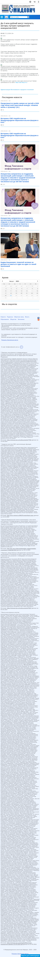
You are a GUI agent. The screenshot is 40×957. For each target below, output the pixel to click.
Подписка (10, 317)
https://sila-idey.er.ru (21, 82)
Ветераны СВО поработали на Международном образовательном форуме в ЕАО (19, 120)
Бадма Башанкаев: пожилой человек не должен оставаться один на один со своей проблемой (18, 264)
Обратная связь (19, 317)
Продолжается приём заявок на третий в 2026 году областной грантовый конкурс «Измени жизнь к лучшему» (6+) (20, 105)
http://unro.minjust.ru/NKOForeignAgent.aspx (20, 515)
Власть (27, 317)
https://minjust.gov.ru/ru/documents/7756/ (19, 440)
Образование (5, 319)
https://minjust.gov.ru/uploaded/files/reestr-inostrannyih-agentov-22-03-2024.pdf (16, 943)
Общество (13, 319)
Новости (3, 317)
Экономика (21, 319)
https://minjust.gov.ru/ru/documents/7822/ (19, 608)
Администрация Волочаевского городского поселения (17, 89)
